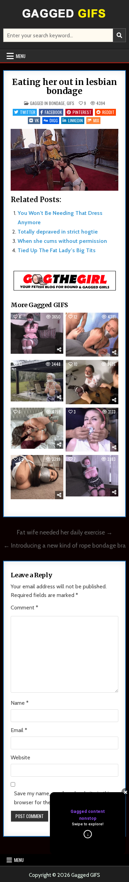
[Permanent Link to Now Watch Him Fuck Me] (92, 382)
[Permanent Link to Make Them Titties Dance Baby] (37, 477)
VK (37, 120)
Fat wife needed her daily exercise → (64, 532)
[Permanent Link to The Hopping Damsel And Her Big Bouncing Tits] (37, 380)
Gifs (70, 103)
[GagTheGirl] (64, 289)
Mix (96, 120)
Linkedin (75, 120)
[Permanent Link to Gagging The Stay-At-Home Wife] (92, 430)
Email (19, 730)
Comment (24, 607)
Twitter (27, 112)
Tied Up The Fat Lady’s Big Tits (57, 250)
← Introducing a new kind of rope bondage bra (64, 545)
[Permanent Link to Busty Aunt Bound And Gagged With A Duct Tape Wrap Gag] (92, 475)
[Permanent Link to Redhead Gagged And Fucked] (92, 335)
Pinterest (82, 112)
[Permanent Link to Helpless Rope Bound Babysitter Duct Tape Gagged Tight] (37, 333)
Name (20, 703)
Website (20, 757)
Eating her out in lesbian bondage (64, 86)
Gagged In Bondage (47, 103)
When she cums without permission (62, 241)
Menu (20, 56)
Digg (54, 120)
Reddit (108, 112)
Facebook (53, 112)
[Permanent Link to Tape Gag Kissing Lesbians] (37, 428)
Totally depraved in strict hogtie (58, 231)
